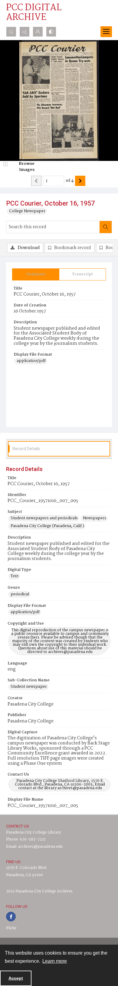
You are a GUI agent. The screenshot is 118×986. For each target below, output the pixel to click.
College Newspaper (27, 211)
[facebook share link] (11, 916)
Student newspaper (29, 687)
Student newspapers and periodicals (44, 518)
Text (14, 576)
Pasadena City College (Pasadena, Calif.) (47, 526)
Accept (15, 978)
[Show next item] (80, 181)
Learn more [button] (54, 961)
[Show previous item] (36, 181)
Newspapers (94, 518)
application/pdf (31, 361)
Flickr (11, 928)
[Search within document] (106, 227)
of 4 (70, 181)
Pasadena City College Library (33, 832)
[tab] (35, 274)
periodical (20, 594)
